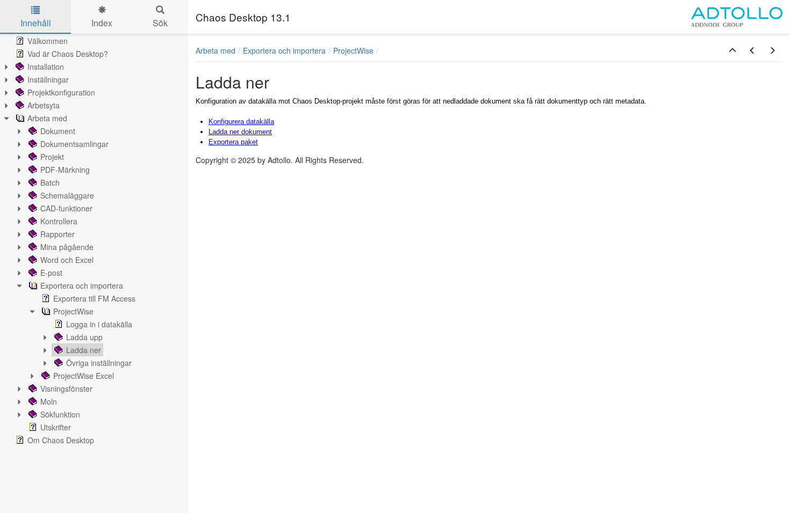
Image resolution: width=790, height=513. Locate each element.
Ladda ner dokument (240, 132)
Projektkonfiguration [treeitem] (61, 92)
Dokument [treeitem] (57, 131)
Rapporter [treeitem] (57, 234)
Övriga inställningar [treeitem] (99, 362)
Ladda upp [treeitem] (84, 337)
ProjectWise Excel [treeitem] (83, 375)
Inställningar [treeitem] (48, 79)
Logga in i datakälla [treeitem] (99, 324)
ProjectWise (353, 50)
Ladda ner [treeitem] (83, 350)
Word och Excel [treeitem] (67, 259)
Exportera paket (233, 142)
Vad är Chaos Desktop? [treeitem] (67, 53)
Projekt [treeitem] (52, 156)
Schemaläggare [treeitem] (67, 195)
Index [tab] (101, 23)
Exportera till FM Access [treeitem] (94, 298)
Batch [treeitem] (50, 182)
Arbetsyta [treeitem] (43, 105)
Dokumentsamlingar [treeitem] (74, 143)
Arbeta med (215, 50)
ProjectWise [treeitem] (73, 311)
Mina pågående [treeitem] (67, 246)
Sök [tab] (160, 23)
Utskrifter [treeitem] (55, 427)
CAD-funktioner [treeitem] (66, 208)
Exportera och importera (284, 50)
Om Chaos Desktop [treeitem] (60, 440)
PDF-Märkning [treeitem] (65, 169)
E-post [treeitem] (51, 272)
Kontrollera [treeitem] (58, 221)
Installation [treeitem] (45, 66)
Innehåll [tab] (35, 23)
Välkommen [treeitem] (47, 40)
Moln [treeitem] (48, 401)
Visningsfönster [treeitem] (66, 388)
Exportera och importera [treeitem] (81, 285)
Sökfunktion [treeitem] (60, 414)
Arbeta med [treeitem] (47, 118)
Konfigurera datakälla (241, 122)
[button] (732, 50)
